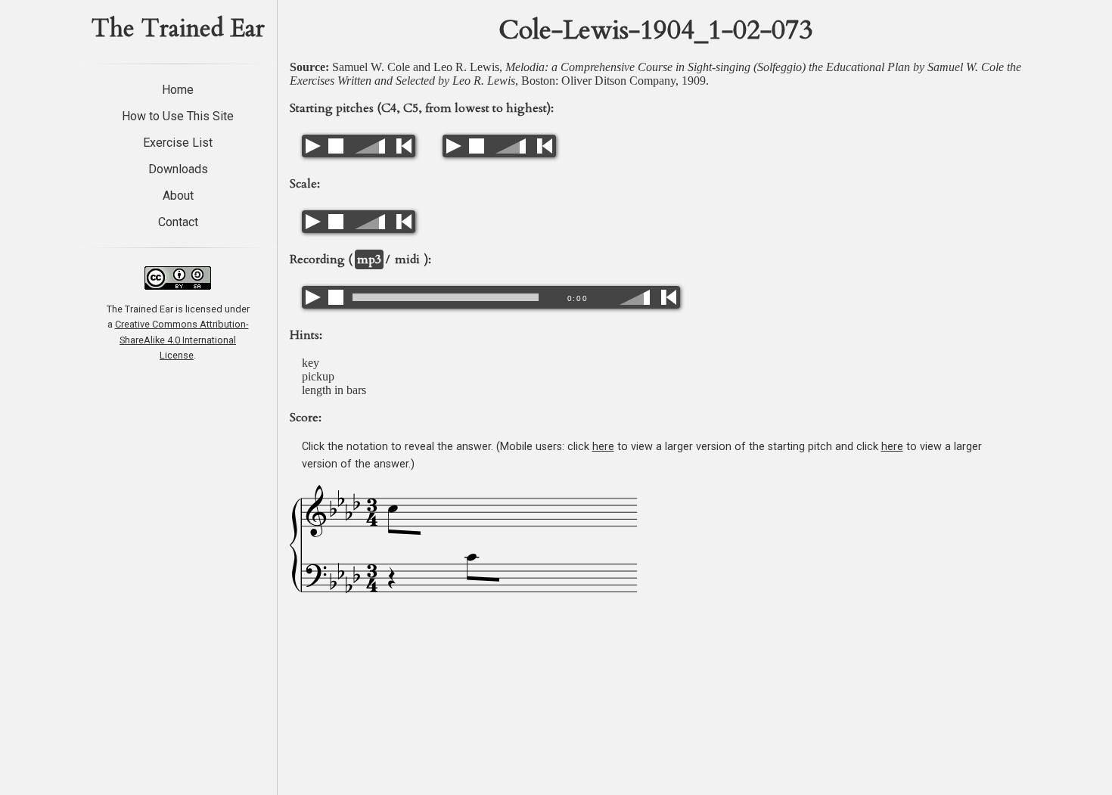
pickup (318, 376)
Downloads (178, 169)
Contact (178, 222)
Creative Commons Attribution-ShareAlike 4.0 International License (182, 339)
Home (178, 89)
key (310, 362)
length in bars (334, 390)
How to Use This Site (178, 116)
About (178, 195)
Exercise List (178, 142)
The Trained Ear (178, 28)
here (603, 446)
